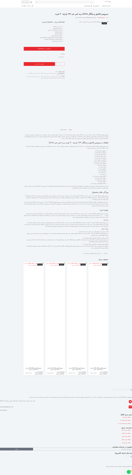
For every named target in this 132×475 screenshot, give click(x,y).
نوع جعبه (63, 53)
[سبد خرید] (31, 2)
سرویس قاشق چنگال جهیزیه (55, 76)
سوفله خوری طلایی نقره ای (124, 423)
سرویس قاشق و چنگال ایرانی (31, 76)
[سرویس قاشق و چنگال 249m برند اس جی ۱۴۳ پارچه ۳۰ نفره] (34, 314)
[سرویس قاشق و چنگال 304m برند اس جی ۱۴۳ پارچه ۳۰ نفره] (77, 314)
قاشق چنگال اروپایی (61, 78)
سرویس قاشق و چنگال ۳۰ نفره (44, 76)
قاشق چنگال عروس (44, 78)
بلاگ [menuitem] (32, 5)
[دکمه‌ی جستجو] (36, 2)
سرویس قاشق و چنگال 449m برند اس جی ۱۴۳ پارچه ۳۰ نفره (98, 368)
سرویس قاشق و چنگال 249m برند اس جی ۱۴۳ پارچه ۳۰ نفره (34, 368)
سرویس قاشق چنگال (54, 73)
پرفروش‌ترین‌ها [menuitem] (87, 5)
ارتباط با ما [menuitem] (24, 5)
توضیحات (70, 129)
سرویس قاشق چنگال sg (44, 73)
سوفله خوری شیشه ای (125, 420)
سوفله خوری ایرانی (126, 442)
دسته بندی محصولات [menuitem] (106, 5)
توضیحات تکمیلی (63, 129)
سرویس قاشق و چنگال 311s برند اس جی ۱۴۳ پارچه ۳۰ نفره (55, 368)
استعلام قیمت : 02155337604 (44, 48)
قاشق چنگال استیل (52, 78)
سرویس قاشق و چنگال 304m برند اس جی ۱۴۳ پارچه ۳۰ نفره (77, 368)
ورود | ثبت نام (25, 2)
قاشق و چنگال (59, 74)
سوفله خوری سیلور (126, 436)
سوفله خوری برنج (127, 417)
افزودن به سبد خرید (39, 64)
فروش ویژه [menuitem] (95, 5)
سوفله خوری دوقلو (126, 439)
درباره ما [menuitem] (29, 5)
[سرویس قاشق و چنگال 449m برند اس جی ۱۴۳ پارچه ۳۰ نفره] (98, 314)
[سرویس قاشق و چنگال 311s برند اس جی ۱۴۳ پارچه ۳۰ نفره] (55, 314)
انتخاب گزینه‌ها (93, 373)
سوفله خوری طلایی (126, 433)
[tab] (70, 129)
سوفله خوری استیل (126, 430)
